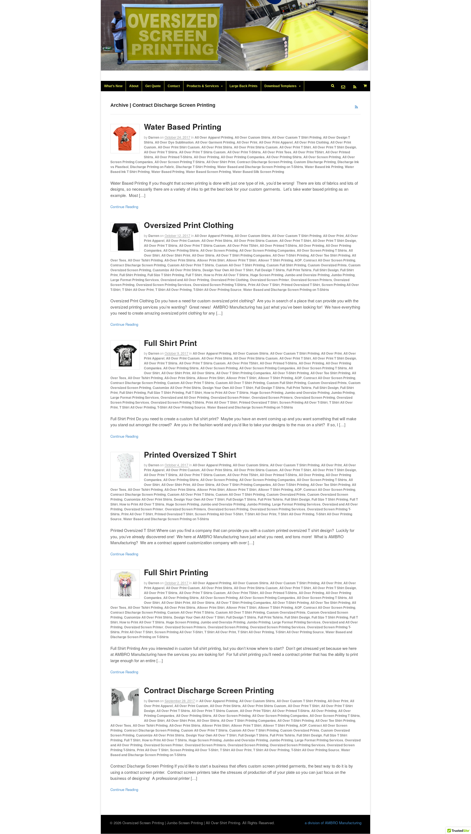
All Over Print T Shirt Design (334, 147)
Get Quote (153, 86)
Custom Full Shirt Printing (286, 265)
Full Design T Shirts (270, 269)
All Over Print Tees (276, 152)
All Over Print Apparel (276, 142)
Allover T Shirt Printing (275, 260)
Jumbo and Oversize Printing (307, 274)
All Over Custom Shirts (252, 137)
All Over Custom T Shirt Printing (296, 137)
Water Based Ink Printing (324, 166)
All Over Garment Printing (215, 142)
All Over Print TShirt (308, 152)
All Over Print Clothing (311, 142)
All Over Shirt (154, 720)
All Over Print (247, 142)
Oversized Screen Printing (314, 397)
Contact (174, 86)
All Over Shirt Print (220, 161)
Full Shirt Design (326, 269)
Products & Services (203, 86)
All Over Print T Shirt (295, 147)
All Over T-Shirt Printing (291, 255)
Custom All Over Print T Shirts (190, 265)
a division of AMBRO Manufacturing (333, 822)
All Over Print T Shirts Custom (202, 152)
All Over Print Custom (183, 240)
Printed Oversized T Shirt (300, 284)
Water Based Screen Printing (208, 171)
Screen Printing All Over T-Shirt (303, 402)
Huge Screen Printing (266, 274)
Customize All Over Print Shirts (177, 269)
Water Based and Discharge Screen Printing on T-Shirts (260, 166)
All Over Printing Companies (243, 156)
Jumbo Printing (343, 274)
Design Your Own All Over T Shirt (228, 269)
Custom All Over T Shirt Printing (240, 265)
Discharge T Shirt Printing (196, 166)
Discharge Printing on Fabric (152, 166)
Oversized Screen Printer (269, 279)
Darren (153, 137)
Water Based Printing (182, 126)
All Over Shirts (203, 255)
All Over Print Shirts (216, 147)
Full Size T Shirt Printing (165, 274)
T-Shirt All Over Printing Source (217, 289)
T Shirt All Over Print (138, 289)
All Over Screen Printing (322, 156)
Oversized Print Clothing (189, 224)
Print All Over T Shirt (264, 284)
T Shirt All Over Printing (173, 289)
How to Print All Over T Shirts (226, 274)
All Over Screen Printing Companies (267, 250)
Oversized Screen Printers (311, 279)
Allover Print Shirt (211, 260)
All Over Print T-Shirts (244, 152)
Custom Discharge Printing (315, 161)
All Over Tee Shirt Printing (330, 255)
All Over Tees (120, 725)
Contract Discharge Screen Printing (264, 161)
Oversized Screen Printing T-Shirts (219, 284)
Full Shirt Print (170, 342)
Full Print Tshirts (299, 269)
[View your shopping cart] (365, 86)
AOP (298, 260)
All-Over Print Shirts (179, 260)
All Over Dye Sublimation (174, 142)
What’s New (113, 86)
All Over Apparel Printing (214, 137)
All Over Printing (206, 156)
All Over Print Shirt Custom (179, 147)
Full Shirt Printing (132, 274)
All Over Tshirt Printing (145, 260)
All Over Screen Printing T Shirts (180, 161)
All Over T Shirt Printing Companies (243, 255)
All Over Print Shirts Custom (256, 147)
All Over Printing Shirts (284, 156)
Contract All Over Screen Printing (329, 260)
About (133, 86)
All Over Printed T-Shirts (173, 156)
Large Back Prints (244, 86)
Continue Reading (124, 206)
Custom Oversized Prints (327, 265)
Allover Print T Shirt (241, 260)
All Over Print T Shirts (160, 152)
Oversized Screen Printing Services (163, 284)
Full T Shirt (194, 274)
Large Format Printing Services (134, 279)
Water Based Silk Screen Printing (258, 171)
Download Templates (280, 86)
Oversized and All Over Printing (185, 279)
